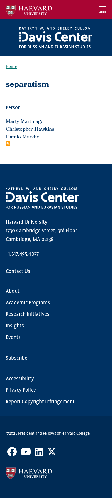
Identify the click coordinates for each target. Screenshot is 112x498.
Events (13, 337)
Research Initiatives (27, 314)
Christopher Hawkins (30, 129)
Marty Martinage (24, 121)
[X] (51, 454)
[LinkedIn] (39, 454)
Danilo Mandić (22, 137)
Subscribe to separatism (8, 143)
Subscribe (16, 358)
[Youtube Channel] (26, 454)
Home (11, 66)
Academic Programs (28, 303)
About (13, 291)
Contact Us (18, 271)
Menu (102, 12)
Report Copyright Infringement (40, 402)
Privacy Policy (21, 390)
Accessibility (20, 379)
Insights (15, 326)
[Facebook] (12, 454)
